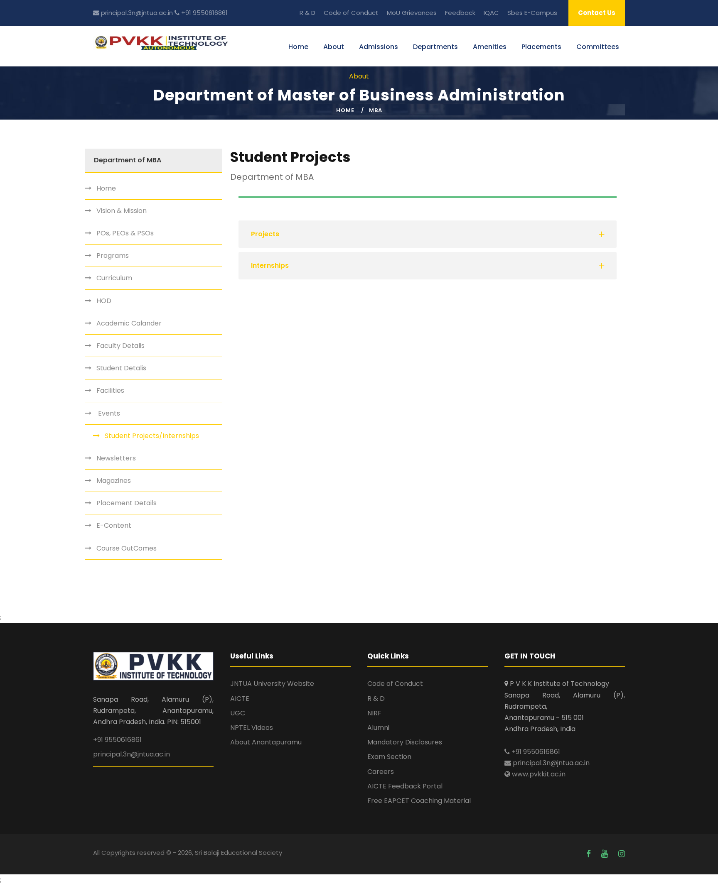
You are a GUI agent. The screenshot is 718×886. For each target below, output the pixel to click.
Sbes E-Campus (532, 12)
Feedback (460, 12)
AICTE (239, 698)
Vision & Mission (121, 210)
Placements (541, 46)
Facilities (110, 390)
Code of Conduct (351, 12)
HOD (103, 301)
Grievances (419, 12)
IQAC (491, 12)
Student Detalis (121, 368)
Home (298, 46)
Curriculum (114, 278)
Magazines (113, 480)
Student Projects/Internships (152, 436)
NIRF (374, 713)
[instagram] (621, 853)
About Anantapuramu (266, 742)
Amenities (490, 46)
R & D (307, 12)
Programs (112, 255)
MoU (393, 12)
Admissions (378, 46)
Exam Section (389, 756)
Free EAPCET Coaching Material (419, 800)
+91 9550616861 (204, 12)
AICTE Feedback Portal (405, 786)
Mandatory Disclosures (404, 742)
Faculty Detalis (120, 345)
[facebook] (589, 853)
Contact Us (596, 12)
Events (108, 413)
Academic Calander (129, 323)
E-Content (113, 525)
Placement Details (126, 503)
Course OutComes (126, 548)
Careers (380, 771)
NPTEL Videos (251, 727)
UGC (237, 713)
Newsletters (116, 458)
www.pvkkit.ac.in (538, 774)
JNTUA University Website (272, 683)
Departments (435, 46)
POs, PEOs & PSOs (125, 233)
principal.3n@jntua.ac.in (136, 12)
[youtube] (605, 853)
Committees (597, 46)
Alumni (378, 727)
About (333, 46)
